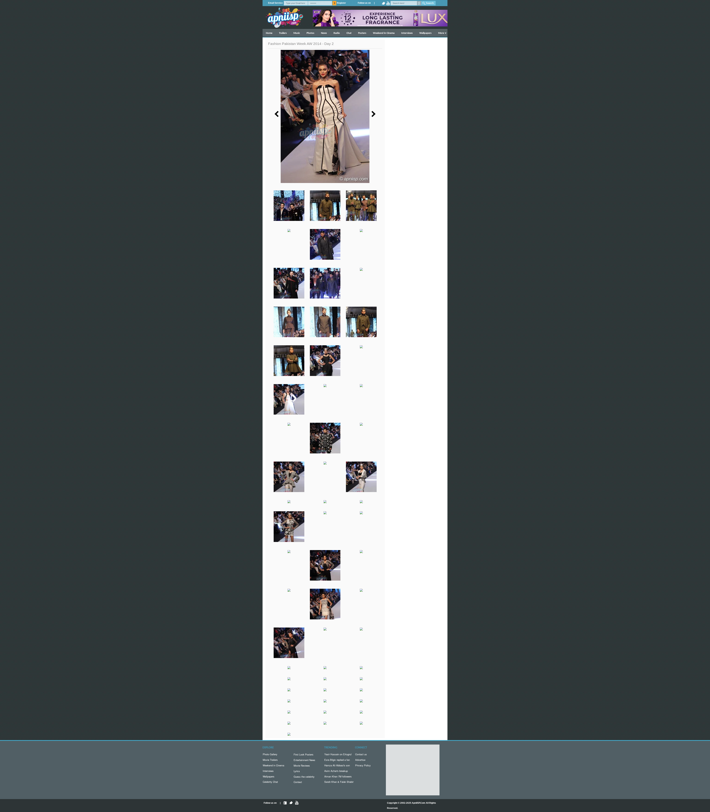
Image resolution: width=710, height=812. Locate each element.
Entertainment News (304, 760)
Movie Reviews (302, 765)
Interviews (407, 33)
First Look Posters (303, 754)
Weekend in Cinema (384, 33)
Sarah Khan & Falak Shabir (339, 782)
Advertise (360, 760)
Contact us (361, 754)
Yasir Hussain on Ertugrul (337, 754)
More (441, 33)
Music (296, 33)
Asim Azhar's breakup (336, 771)
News (324, 33)
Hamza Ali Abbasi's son (337, 765)
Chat (348, 33)
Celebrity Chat (270, 782)
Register (341, 3)
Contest (298, 782)
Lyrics (297, 771)
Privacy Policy (363, 765)
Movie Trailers (270, 760)
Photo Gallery (270, 754)
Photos (310, 33)
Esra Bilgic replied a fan (337, 760)
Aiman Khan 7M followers (338, 776)
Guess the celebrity (304, 776)
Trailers (283, 33)
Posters (362, 33)
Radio (337, 33)
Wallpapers (425, 33)
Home (269, 33)
